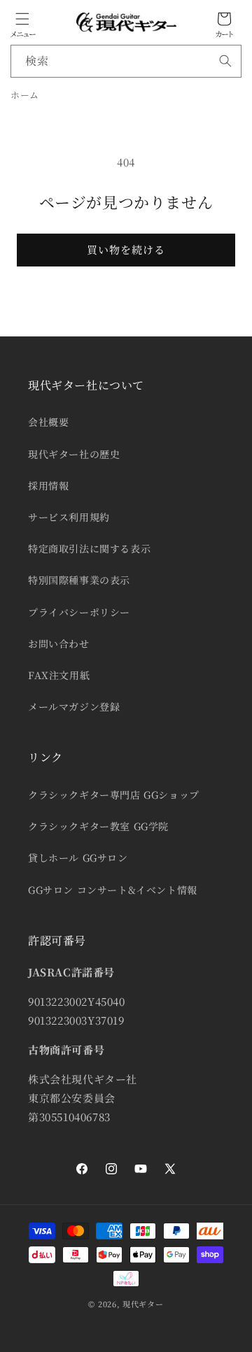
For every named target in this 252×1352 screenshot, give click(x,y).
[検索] (225, 60)
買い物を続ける (126, 249)
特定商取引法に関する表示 (89, 548)
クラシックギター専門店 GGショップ (114, 795)
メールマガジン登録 (74, 706)
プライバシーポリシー (79, 612)
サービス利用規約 (69, 517)
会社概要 (48, 422)
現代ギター (143, 1303)
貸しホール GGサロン (78, 857)
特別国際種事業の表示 (79, 580)
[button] (22, 18)
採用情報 (48, 485)
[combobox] (126, 61)
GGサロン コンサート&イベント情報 (112, 890)
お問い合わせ (59, 643)
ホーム (24, 94)
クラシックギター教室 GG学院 (98, 826)
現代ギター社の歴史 (74, 454)
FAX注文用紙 (59, 675)
